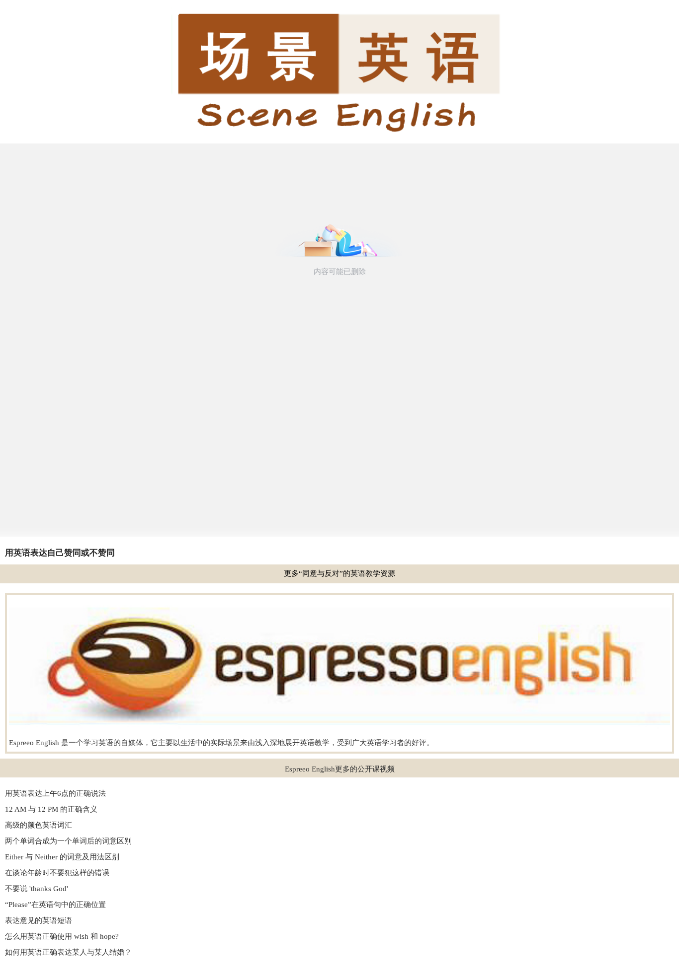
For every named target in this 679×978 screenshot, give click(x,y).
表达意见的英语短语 (38, 920)
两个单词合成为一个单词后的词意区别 (68, 841)
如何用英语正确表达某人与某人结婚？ (68, 952)
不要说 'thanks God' (36, 889)
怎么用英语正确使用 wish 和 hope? (62, 936)
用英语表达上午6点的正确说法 (55, 793)
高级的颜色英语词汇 (38, 825)
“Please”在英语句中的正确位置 (55, 904)
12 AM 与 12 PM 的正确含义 (51, 809)
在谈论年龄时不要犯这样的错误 (57, 873)
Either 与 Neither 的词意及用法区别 (62, 857)
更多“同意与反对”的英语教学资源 (339, 573)
